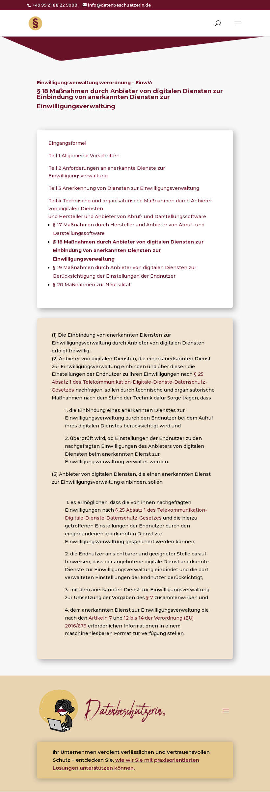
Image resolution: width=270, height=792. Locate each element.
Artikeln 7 (100, 618)
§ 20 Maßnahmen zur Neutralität (92, 285)
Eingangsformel (68, 143)
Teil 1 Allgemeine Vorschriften (84, 156)
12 (126, 618)
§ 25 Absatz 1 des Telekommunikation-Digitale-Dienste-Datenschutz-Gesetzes (129, 382)
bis (133, 618)
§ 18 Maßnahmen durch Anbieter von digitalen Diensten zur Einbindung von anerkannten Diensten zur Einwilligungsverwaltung (128, 250)
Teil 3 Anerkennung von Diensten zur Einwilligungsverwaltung (123, 188)
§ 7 (149, 597)
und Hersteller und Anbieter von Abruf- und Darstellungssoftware (127, 216)
